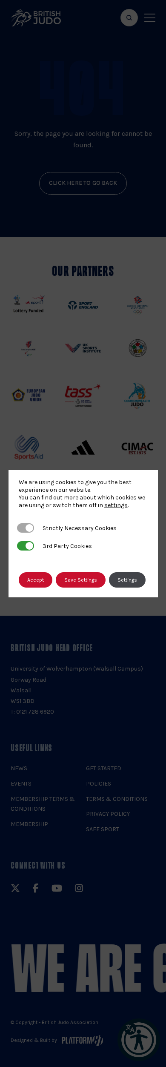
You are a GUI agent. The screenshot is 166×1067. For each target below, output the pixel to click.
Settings (127, 580)
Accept (35, 580)
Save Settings (80, 580)
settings (116, 505)
